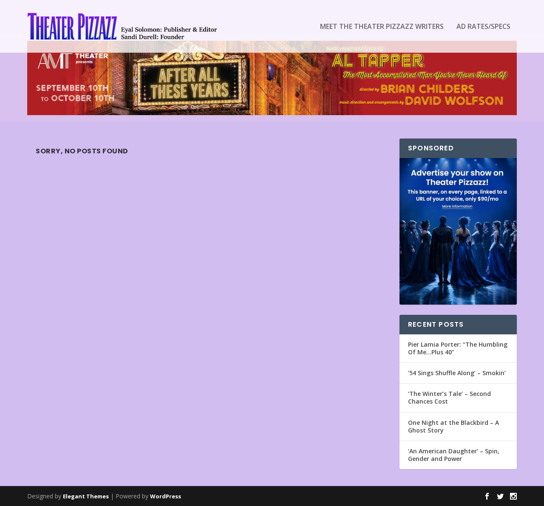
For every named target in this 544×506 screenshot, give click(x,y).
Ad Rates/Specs (483, 27)
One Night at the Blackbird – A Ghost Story (453, 426)
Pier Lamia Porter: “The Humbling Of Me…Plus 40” (457, 348)
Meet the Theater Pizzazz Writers (382, 27)
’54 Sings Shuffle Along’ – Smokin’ (457, 373)
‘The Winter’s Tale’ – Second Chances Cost (449, 397)
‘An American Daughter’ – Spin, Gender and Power (453, 455)
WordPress (165, 496)
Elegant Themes (86, 496)
